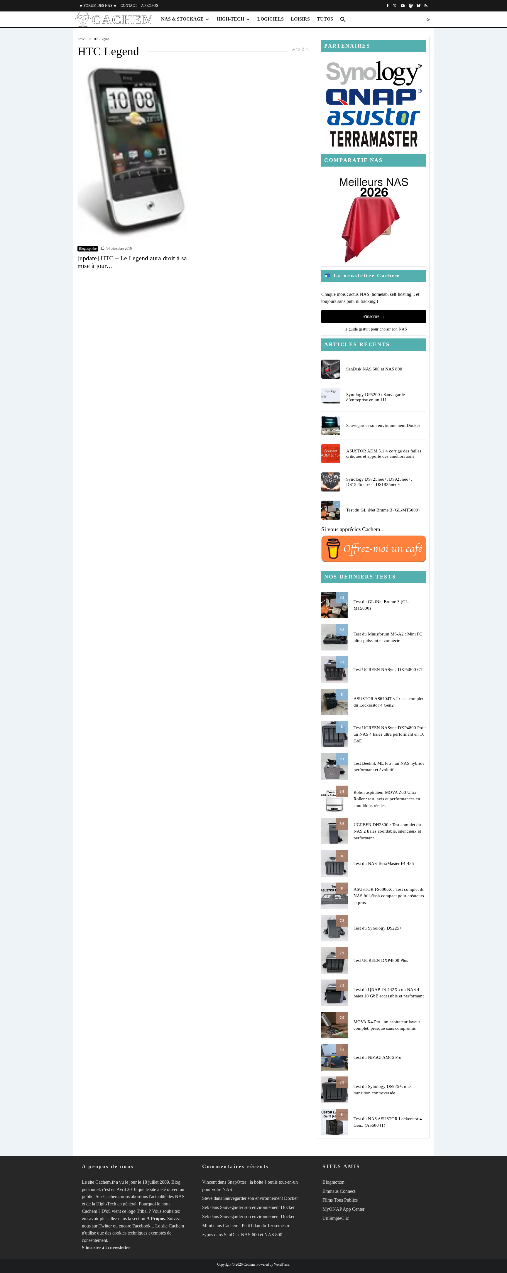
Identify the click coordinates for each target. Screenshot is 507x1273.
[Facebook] (387, 6)
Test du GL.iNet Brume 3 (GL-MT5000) (383, 510)
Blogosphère (88, 248)
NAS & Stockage (182, 18)
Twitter (105, 1225)
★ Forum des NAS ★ (98, 6)
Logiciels (270, 18)
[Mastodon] (411, 6)
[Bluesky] (418, 6)
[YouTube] (403, 6)
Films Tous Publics (340, 1199)
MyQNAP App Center (343, 1209)
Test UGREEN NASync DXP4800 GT (388, 669)
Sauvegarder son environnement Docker (383, 425)
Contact (129, 6)
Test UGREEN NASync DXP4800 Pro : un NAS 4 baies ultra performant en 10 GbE (390, 734)
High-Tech (230, 18)
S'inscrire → (373, 316)
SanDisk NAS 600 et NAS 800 (374, 369)
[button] (343, 19)
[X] (395, 6)
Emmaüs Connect (338, 1191)
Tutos (325, 18)
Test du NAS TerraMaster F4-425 (384, 863)
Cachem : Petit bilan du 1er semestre (256, 1225)
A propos (149, 6)
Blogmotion (333, 1182)
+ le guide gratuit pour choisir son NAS (374, 329)
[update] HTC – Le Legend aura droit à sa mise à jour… (132, 261)
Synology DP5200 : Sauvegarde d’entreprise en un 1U (375, 397)
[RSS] (426, 6)
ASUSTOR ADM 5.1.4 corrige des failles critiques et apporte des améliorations (383, 454)
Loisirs (300, 18)
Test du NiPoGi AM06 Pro (377, 1057)
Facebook (141, 1225)
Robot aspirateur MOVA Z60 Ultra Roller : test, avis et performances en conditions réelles (387, 799)
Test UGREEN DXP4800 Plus (381, 960)
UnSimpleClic (335, 1218)
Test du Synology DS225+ (378, 928)
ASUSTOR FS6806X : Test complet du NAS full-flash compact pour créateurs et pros (389, 896)
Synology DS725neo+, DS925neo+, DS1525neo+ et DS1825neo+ (379, 482)
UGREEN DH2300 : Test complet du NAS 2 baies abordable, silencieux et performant (387, 831)
